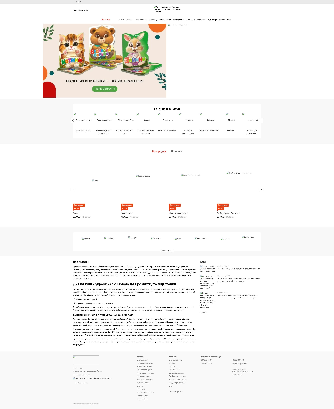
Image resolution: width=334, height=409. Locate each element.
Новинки (176, 151)
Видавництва (142, 399)
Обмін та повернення (175, 20)
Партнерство (141, 20)
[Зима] (95, 184)
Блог (229, 20)
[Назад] (73, 120)
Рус (81, 2)
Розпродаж (159, 151)
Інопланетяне (127, 213)
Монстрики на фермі (178, 213)
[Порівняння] (238, 10)
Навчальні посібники (145, 363)
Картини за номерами (145, 392)
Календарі (141, 389)
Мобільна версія (81, 383)
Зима (75, 213)
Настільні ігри (142, 396)
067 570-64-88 (80, 10)
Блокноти (140, 386)
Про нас (130, 20)
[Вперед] (261, 120)
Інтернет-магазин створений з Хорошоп (86, 403)
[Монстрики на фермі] (191, 184)
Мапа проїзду (237, 374)
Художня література (145, 379)
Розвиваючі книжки (144, 367)
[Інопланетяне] (143, 184)
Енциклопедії (142, 360)
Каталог (121, 20)
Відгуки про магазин (216, 20)
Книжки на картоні (144, 376)
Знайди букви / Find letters (228, 213)
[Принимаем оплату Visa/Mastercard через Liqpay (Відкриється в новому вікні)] (92, 378)
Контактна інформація (196, 20)
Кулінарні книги (143, 383)
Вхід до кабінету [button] (175, 360)
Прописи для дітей (144, 370)
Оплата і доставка (156, 20)
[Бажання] (245, 10)
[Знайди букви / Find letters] (239, 184)
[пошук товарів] (235, 19)
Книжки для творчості (145, 373)
